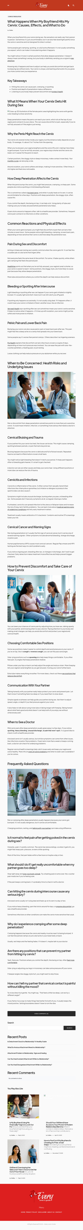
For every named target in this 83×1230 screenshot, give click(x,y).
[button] (8, 5)
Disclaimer (42, 1212)
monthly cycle (12, 161)
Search (10, 1022)
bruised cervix (33, 193)
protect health (57, 92)
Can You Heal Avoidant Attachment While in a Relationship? (28, 1059)
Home (23, 1212)
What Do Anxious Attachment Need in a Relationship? (26, 1047)
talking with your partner (41, 828)
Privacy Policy (31, 1212)
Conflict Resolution (14, 16)
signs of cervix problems (37, 752)
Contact (58, 1212)
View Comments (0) (41, 1013)
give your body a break (31, 874)
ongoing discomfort (63, 906)
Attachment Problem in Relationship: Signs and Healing (26, 1053)
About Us (50, 1212)
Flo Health (11, 343)
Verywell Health (13, 309)
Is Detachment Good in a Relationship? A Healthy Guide (27, 1041)
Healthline (11, 266)
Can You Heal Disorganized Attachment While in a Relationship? (29, 1065)
